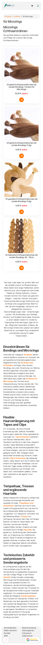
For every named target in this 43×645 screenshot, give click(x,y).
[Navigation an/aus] (38, 6)
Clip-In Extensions (18, 458)
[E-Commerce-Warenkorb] (32, 5)
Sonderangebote (28, 596)
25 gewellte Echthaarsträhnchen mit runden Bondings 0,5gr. (21, 200)
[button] (21, 99)
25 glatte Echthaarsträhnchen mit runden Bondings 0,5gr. (21, 144)
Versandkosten (10, 628)
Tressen (24, 516)
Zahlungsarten (28, 630)
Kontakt (7, 633)
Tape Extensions (22, 437)
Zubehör (7, 577)
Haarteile (27, 530)
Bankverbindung (29, 628)
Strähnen (17, 16)
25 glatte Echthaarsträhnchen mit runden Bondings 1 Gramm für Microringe (21, 86)
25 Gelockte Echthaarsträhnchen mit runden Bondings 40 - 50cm (21, 256)
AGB (6, 636)
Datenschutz (27, 636)
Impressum (26, 633)
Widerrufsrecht (10, 630)
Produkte (8, 16)
